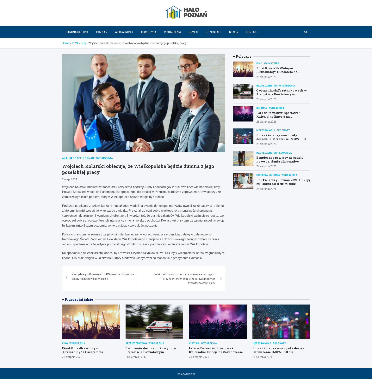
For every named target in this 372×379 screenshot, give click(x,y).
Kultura (261, 108)
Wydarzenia (172, 32)
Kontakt (252, 32)
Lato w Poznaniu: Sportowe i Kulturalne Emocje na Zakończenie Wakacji (278, 116)
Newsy (233, 32)
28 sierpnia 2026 (266, 76)
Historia (262, 175)
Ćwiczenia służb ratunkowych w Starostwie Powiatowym (281, 92)
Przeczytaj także (79, 299)
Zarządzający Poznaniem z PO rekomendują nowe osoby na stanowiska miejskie (103, 276)
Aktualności (124, 32)
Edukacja (285, 152)
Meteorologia (265, 130)
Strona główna (77, 32)
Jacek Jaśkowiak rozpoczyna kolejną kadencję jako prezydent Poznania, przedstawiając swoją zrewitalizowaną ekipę (184, 279)
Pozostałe (213, 32)
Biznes (193, 32)
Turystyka (148, 32)
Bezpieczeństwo (267, 85)
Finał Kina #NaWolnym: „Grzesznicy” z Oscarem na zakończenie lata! (276, 71)
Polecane (243, 56)
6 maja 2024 (69, 179)
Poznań (101, 32)
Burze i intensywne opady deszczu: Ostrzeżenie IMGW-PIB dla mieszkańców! (281, 139)
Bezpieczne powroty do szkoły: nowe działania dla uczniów (280, 159)
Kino (259, 63)
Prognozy (283, 130)
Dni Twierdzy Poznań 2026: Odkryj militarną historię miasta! (283, 182)
